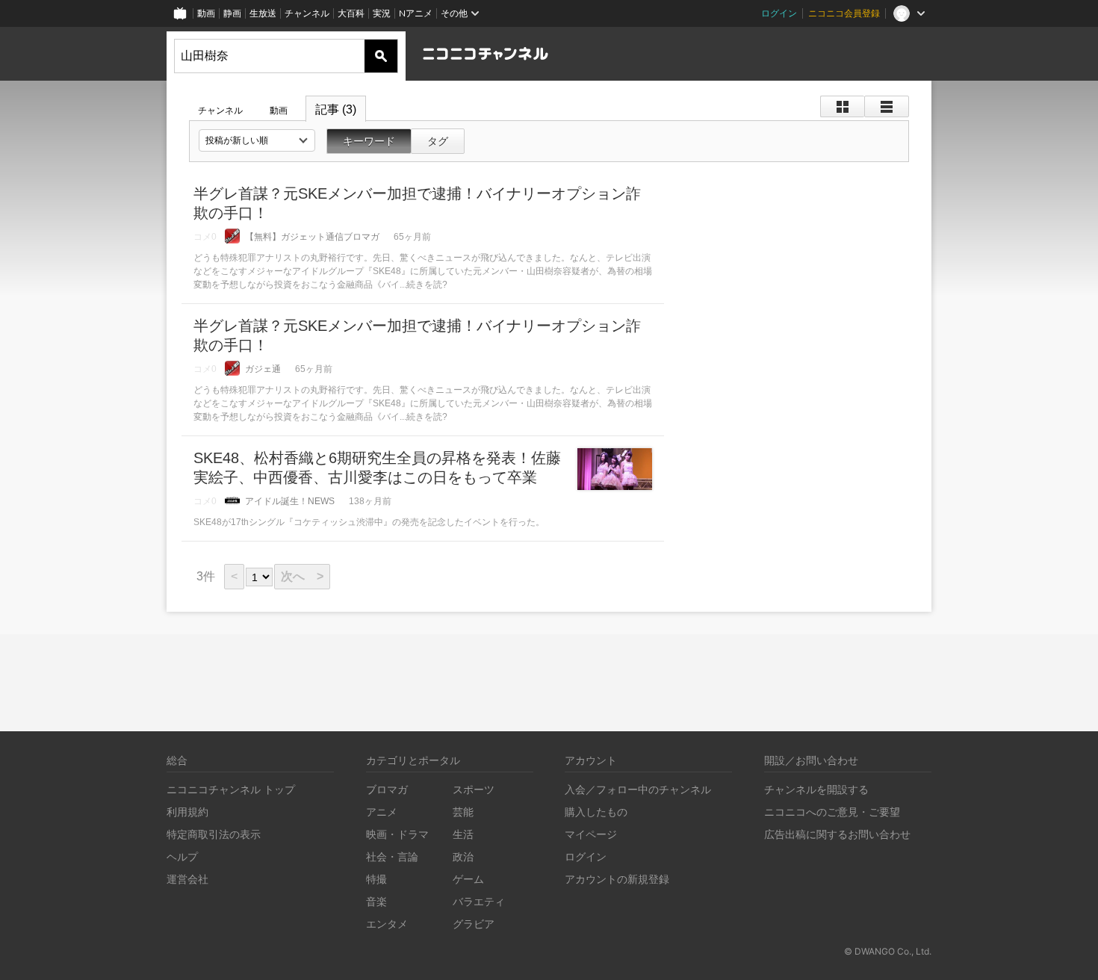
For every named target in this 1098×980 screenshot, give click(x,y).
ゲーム (468, 878)
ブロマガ (387, 789)
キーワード (369, 141)
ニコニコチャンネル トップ (231, 789)
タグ (437, 141)
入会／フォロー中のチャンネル (638, 789)
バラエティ (479, 901)
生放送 (262, 13)
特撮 (376, 878)
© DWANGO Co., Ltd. (887, 951)
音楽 (376, 901)
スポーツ (473, 789)
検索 (381, 56)
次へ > (302, 576)
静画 (232, 13)
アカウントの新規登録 (617, 878)
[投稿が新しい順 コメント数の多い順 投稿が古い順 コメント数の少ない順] (257, 140)
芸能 (463, 811)
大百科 (351, 13)
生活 (463, 834)
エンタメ (387, 923)
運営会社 (187, 878)
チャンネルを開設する (816, 789)
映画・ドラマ (397, 834)
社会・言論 (392, 856)
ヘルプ (182, 856)
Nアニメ (415, 13)
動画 (206, 13)
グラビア (473, 923)
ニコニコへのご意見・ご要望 (832, 811)
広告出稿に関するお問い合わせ (837, 834)
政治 (463, 856)
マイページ (591, 834)
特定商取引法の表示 (214, 834)
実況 (382, 13)
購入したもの (596, 811)
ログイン (779, 13)
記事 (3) (335, 109)
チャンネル (307, 13)
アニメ (381, 811)
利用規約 (187, 811)
